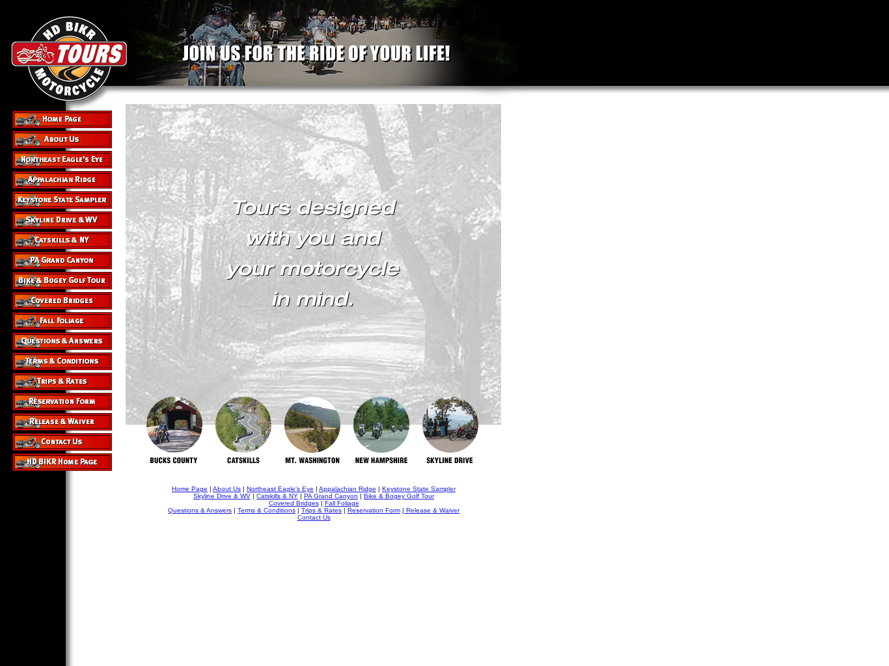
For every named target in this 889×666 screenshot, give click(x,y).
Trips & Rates (321, 510)
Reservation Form (374, 510)
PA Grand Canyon (331, 496)
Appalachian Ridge (347, 488)
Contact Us (314, 517)
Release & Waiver (431, 510)
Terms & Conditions (266, 510)
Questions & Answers (200, 510)
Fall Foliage (342, 503)
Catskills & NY (277, 496)
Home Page (190, 488)
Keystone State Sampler (419, 488)
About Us (227, 488)
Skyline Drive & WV (222, 496)
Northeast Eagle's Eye (280, 488)
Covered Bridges (294, 503)
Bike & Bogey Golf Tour (399, 496)
